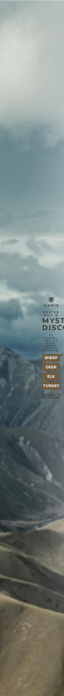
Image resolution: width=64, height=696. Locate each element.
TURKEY (51, 386)
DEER (51, 367)
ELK (51, 376)
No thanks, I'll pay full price (51, 396)
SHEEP (51, 357)
